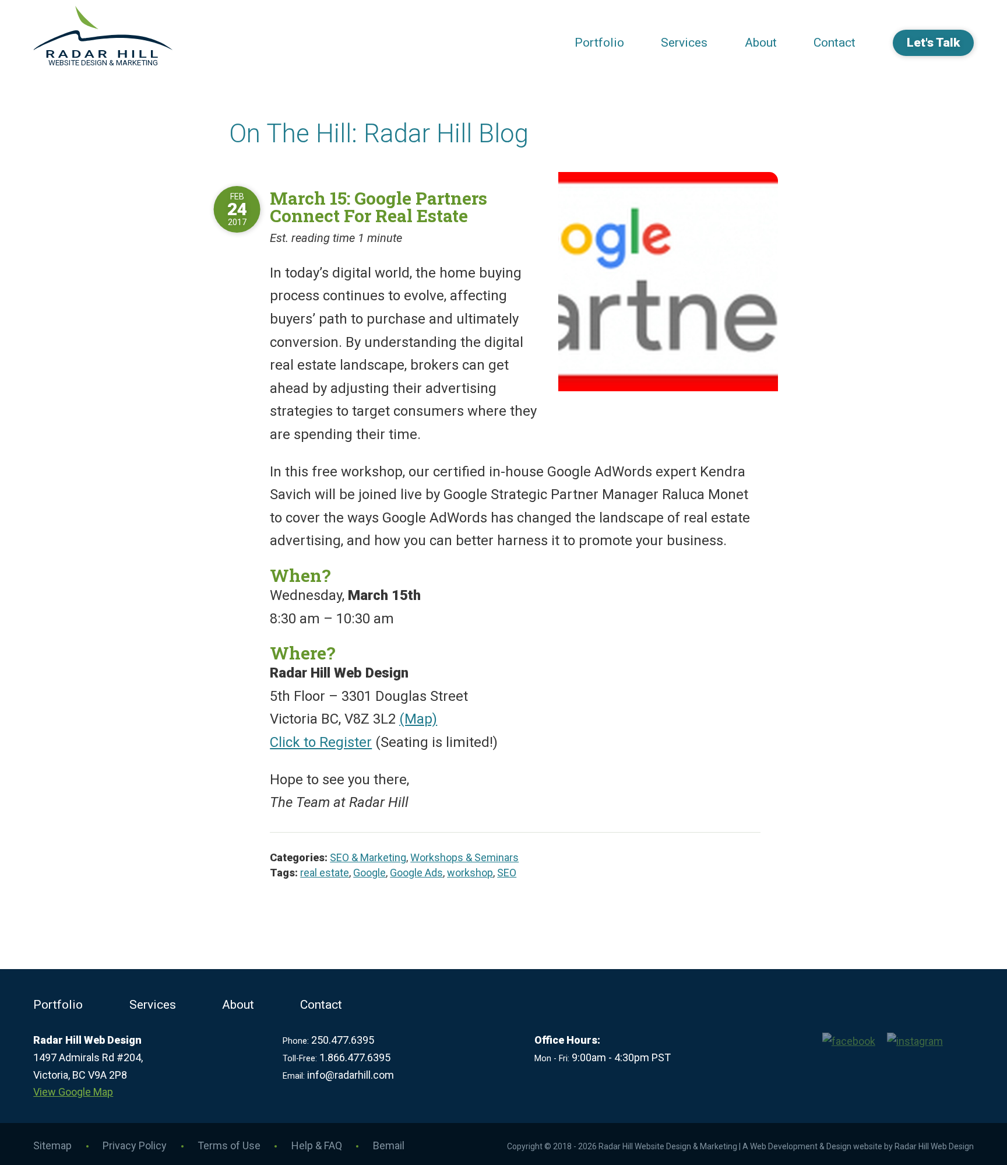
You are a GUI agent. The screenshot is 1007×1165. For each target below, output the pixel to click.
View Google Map (73, 1092)
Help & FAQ (316, 1145)
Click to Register (321, 742)
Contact (834, 43)
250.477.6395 (342, 1040)
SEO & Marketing (368, 857)
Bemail (388, 1145)
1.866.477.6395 (354, 1057)
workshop (470, 872)
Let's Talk (933, 43)
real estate (324, 872)
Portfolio (599, 43)
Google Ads (416, 872)
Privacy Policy (135, 1145)
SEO (506, 872)
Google (369, 872)
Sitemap (52, 1145)
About (761, 43)
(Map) (418, 719)
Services (684, 43)
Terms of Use (229, 1145)
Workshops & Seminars (464, 857)
